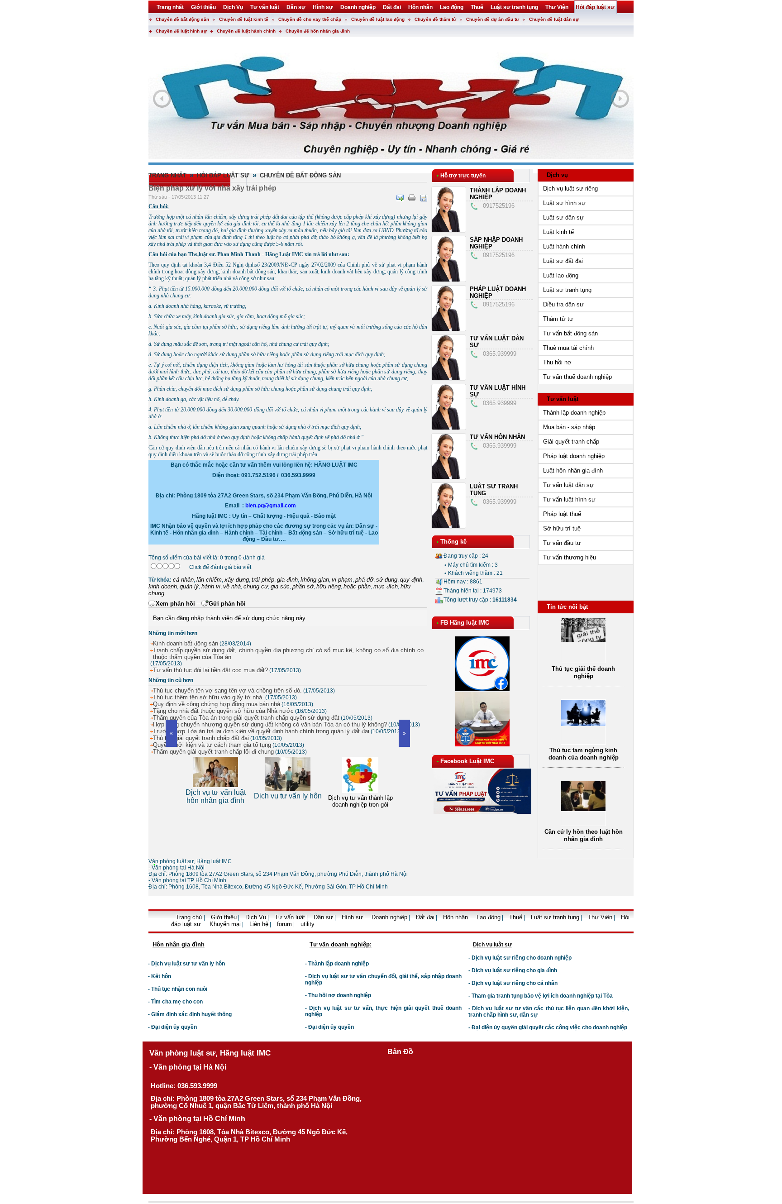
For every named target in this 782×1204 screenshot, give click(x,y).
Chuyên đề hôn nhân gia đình (318, 31)
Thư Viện (600, 917)
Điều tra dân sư (563, 304)
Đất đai (425, 917)
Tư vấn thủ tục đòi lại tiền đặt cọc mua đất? (210, 670)
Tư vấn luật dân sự (568, 485)
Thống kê (453, 541)
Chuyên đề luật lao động (378, 19)
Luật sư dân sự (563, 217)
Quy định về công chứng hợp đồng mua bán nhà (216, 704)
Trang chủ (190, 917)
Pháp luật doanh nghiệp (574, 456)
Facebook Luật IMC (467, 761)
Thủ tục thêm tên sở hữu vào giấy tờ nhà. (208, 697)
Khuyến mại (225, 924)
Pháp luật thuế (562, 514)
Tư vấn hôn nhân (497, 437)
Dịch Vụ (255, 917)
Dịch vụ (557, 175)
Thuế (515, 917)
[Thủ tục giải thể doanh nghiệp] (583, 639)
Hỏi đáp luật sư (223, 175)
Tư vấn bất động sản (570, 333)
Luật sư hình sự (564, 203)
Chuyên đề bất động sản (182, 19)
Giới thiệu (224, 917)
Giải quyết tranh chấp (571, 441)
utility (307, 924)
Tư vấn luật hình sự (569, 499)
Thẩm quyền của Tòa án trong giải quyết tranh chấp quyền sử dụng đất (246, 717)
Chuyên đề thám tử (435, 19)
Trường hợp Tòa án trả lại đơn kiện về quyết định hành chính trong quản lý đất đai (261, 731)
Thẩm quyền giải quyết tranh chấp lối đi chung (213, 751)
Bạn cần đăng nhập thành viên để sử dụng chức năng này (229, 618)
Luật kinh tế (558, 232)
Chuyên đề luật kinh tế (243, 19)
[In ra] (411, 197)
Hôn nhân (455, 917)
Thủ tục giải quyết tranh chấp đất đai (201, 738)
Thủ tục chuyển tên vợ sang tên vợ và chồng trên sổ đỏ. (227, 690)
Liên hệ (258, 924)
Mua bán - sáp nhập (569, 427)
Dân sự (323, 917)
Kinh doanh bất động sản (185, 643)
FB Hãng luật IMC (464, 622)
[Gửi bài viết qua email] (400, 197)
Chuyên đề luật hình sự (181, 31)
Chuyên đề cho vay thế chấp (309, 19)
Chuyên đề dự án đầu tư (492, 19)
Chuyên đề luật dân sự (554, 19)
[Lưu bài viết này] (423, 197)
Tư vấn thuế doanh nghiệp (577, 376)
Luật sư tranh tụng (567, 290)
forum (284, 924)
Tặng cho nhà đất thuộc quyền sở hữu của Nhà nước (223, 710)
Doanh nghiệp (389, 917)
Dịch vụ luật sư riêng (570, 188)
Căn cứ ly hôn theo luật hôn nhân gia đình (583, 835)
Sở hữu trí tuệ (562, 528)
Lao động (489, 917)
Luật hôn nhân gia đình (573, 470)
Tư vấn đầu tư (562, 543)
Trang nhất (167, 175)
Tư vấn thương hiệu (569, 557)
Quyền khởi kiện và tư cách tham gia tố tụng (212, 744)
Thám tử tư (558, 318)
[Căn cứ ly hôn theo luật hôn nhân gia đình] (583, 809)
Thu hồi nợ (557, 362)
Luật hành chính (564, 246)
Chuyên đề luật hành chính (246, 31)
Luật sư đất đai (563, 261)
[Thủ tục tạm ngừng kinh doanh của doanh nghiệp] (583, 724)
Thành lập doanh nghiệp (574, 412)
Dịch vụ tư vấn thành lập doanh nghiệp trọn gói (288, 801)
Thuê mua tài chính (568, 347)
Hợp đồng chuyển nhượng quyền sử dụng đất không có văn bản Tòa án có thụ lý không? (270, 724)
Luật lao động (560, 275)
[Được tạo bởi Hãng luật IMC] (145, 930)
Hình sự (352, 917)
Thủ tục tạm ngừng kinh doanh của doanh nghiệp (583, 754)
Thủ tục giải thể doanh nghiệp (583, 672)
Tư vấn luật (562, 399)
